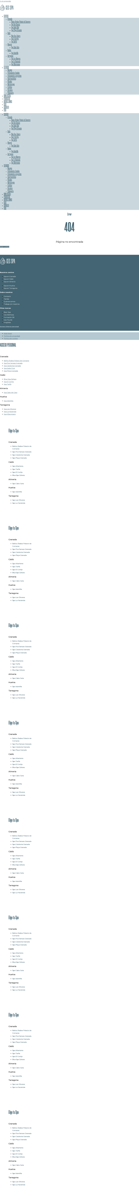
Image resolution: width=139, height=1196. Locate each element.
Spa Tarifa (14, 41)
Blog (5, 104)
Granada (10, 19)
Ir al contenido (5, 1)
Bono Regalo (7, 96)
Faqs (5, 110)
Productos (7, 98)
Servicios (6, 67)
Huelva (9, 50)
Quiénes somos (8, 101)
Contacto (6, 107)
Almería (10, 44)
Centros (6, 16)
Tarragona (10, 56)
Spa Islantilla (14, 53)
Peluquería (11, 93)
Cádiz (9, 33)
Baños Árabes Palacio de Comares (20, 22)
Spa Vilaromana (15, 64)
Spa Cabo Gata (15, 47)
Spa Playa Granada (16, 30)
